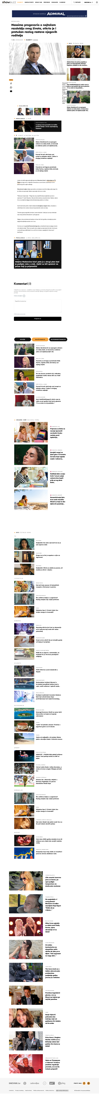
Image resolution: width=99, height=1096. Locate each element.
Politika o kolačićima (50, 1090)
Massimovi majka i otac (23, 189)
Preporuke (47, 2)
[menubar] (97, 2)
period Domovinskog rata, (32, 226)
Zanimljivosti (29, 2)
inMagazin (54, 2)
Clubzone (62, 2)
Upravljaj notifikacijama (63, 1090)
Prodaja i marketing (19, 1090)
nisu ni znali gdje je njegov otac (41, 206)
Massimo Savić (41, 180)
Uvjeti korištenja (28, 1090)
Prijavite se (37, 318)
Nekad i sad (38, 2)
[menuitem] (97, 2)
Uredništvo (11, 1090)
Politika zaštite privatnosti (38, 1090)
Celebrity (20, 2)
